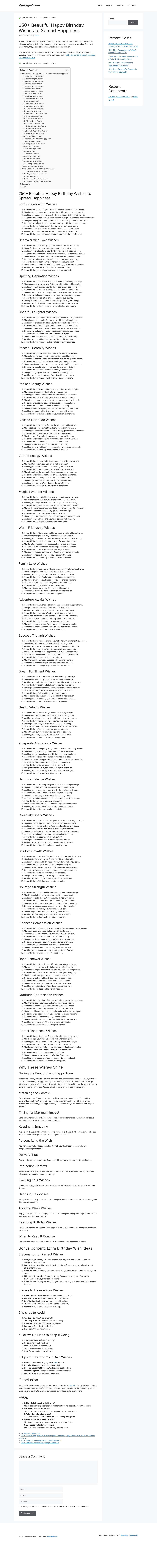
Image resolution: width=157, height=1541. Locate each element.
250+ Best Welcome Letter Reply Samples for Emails (40, 1443)
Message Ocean (29, 5)
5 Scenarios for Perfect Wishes (36, 171)
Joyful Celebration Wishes (34, 76)
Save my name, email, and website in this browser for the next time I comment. (55, 1506)
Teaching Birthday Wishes (35, 164)
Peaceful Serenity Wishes (34, 86)
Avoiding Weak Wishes (34, 161)
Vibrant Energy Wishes (33, 93)
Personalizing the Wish (33, 149)
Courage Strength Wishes (35, 123)
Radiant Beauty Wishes (33, 88)
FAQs (24, 187)
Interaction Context (32, 154)
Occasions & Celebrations (30, 1433)
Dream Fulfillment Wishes (34, 108)
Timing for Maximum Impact (35, 144)
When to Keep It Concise (34, 166)
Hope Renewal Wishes (33, 128)
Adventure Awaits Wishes (35, 103)
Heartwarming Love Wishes (34, 79)
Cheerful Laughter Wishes (34, 83)
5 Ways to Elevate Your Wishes (36, 174)
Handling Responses (32, 158)
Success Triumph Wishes (34, 106)
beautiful (72, 1385)
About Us (120, 5)
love (55, 1362)
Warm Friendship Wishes (34, 98)
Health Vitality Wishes (33, 111)
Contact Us (132, 5)
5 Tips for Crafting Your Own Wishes (38, 181)
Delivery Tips (29, 151)
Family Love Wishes (32, 101)
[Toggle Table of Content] (65, 70)
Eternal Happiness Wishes (35, 133)
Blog (108, 5)
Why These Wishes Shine (31, 136)
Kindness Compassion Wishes (36, 126)
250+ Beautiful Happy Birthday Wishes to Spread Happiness (44, 74)
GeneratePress (52, 1536)
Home (100, 5)
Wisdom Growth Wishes (34, 121)
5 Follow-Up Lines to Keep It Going (38, 179)
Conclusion (26, 184)
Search (111, 18)
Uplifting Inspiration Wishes (34, 81)
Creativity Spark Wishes (34, 118)
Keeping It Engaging (32, 146)
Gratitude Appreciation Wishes (36, 131)
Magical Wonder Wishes (33, 96)
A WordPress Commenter (119, 97)
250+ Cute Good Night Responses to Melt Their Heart (40, 1440)
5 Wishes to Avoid (32, 176)
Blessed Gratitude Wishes (34, 91)
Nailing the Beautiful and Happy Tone (38, 139)
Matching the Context (32, 141)
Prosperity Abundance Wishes (36, 113)
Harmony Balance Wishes (34, 116)
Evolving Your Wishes (32, 156)
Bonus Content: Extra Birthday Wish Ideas (38, 169)
